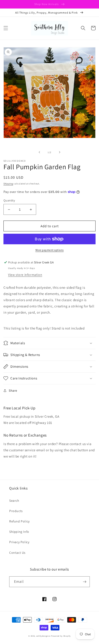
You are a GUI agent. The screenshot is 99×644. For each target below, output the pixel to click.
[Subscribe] (84, 581)
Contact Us (17, 553)
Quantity (9, 200)
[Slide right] (60, 152)
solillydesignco (43, 636)
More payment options (49, 250)
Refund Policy (19, 521)
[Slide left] (39, 152)
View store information (25, 275)
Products (16, 511)
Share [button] (13, 390)
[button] (6, 28)
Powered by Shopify (61, 636)
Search (14, 500)
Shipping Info (19, 532)
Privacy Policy (19, 542)
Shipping (8, 183)
